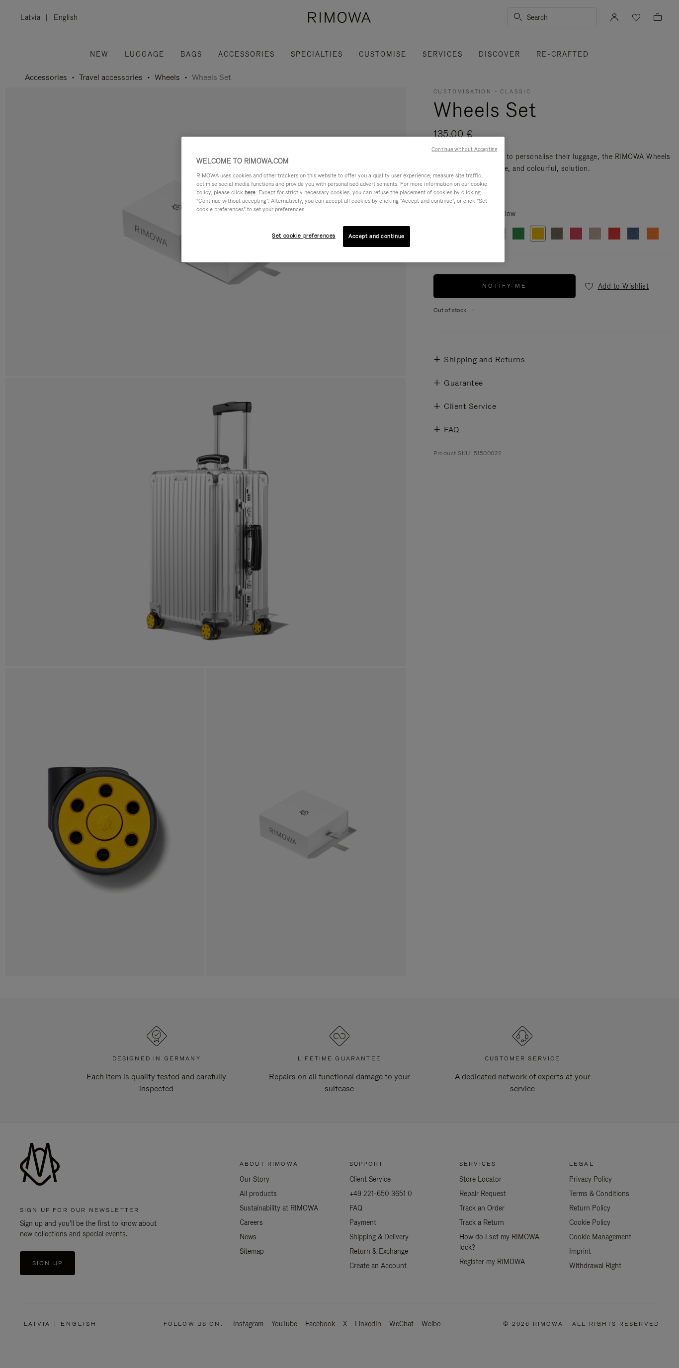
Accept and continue (376, 236)
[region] (343, 199)
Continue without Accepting (464, 149)
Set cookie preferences (304, 236)
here (250, 192)
